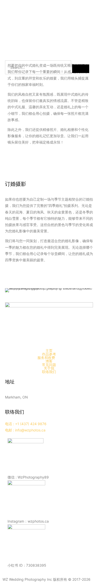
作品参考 (49, 354)
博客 (49, 361)
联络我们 (49, 372)
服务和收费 (46, 357)
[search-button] (80, 68)
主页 (49, 350)
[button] (49, 357)
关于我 (49, 368)
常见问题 (49, 365)
